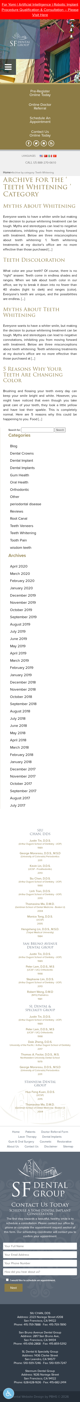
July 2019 (18, 631)
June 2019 (18, 638)
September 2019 (23, 616)
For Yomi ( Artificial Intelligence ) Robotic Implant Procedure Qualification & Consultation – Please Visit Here (40, 9)
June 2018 (18, 725)
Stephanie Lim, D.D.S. (40, 979)
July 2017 (17, 805)
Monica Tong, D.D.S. (40, 916)
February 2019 (21, 667)
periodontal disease (25, 503)
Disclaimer (50, 1146)
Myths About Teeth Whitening (31, 312)
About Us (13, 1146)
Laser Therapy (27, 1137)
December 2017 (22, 769)
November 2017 (22, 776)
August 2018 (20, 711)
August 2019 (20, 624)
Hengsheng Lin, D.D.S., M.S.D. (40, 929)
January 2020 (21, 588)
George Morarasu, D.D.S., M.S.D (40, 853)
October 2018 (21, 696)
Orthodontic (19, 489)
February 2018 (21, 754)
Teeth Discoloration (34, 260)
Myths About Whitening (39, 206)
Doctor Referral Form (54, 1132)
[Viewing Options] (8, 1393)
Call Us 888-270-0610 (40, 162)
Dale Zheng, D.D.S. (40, 1042)
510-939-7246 (32, 1363)
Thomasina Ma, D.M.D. (40, 904)
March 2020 (20, 573)
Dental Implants (22, 467)
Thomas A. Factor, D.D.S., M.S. (40, 1054)
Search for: (14, 430)
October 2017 (21, 783)
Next (13, 1287)
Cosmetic (45, 1142)
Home (7, 172)
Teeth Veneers (21, 525)
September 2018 (23, 703)
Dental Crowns (22, 453)
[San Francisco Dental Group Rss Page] (51, 143)
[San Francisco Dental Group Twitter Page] (36, 143)
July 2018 (17, 718)
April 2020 (18, 566)
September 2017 (23, 790)
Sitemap (68, 1146)
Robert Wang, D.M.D (40, 992)
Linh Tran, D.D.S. (40, 891)
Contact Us (32, 1146)
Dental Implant (21, 460)
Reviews (16, 511)
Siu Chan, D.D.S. (40, 878)
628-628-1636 (32, 1382)
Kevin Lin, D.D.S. (40, 866)
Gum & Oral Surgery (21, 1142)
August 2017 (20, 798)
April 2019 (18, 653)
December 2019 (23, 595)
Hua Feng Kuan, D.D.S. (40, 1092)
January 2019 (21, 674)
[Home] (20, 39)
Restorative (64, 1142)
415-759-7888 (32, 1324)
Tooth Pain (18, 540)
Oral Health (19, 482)
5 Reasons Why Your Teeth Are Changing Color (33, 374)
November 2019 (23, 602)
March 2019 (19, 660)
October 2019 (21, 609)
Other (14, 496)
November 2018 (23, 689)
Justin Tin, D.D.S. (40, 841)
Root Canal (18, 518)
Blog (13, 445)
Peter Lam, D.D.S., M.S (40, 967)
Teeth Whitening (23, 532)
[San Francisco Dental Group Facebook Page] (29, 143)
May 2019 (18, 646)
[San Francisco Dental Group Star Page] (44, 143)
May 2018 (17, 732)
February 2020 (22, 580)
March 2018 (19, 747)
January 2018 (21, 761)
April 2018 (18, 740)
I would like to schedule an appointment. (33, 1280)
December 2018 (23, 682)
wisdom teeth (20, 547)
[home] (40, 1178)
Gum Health (19, 475)
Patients (30, 1132)
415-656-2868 (32, 1344)
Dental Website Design (27, 1396)
